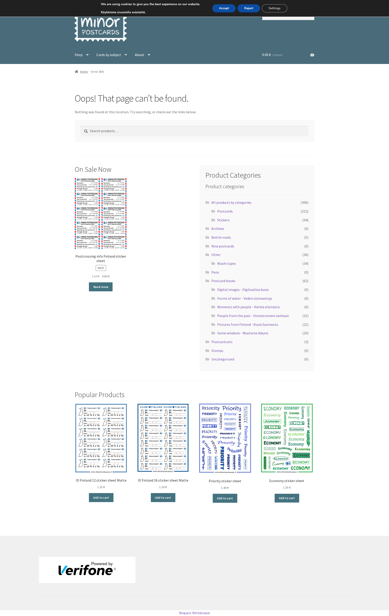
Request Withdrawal (194, 613)
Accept (224, 8)
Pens (215, 272)
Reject (248, 8)
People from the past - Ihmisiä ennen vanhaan (253, 315)
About (139, 54)
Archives (217, 228)
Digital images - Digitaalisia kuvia (243, 289)
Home (84, 72)
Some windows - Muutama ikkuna (242, 333)
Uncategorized (222, 359)
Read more (100, 287)
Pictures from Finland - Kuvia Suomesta (247, 324)
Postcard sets (222, 342)
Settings (274, 8)
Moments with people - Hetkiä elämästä (248, 307)
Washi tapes (226, 263)
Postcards (225, 211)
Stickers (223, 220)
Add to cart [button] (101, 498)
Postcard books (223, 281)
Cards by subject (108, 54)
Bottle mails (221, 237)
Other (216, 254)
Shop (79, 54)
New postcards (222, 246)
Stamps (217, 350)
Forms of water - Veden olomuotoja (244, 298)
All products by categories (231, 202)
